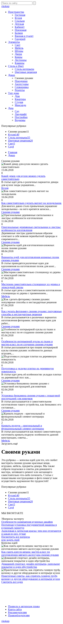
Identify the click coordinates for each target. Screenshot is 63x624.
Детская (19, 24)
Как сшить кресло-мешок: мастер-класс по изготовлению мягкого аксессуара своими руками (30, 553)
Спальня (20, 21)
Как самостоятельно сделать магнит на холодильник (31, 203)
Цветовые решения (26, 72)
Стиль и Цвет (16, 66)
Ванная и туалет (24, 36)
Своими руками (10, 212)
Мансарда (20, 105)
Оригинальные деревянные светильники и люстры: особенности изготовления (31, 229)
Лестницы (21, 60)
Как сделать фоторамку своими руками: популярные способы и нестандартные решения (31, 313)
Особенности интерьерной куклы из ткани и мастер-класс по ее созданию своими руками (27, 343)
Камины (19, 63)
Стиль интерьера (24, 69)
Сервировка (22, 87)
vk (2, 6)
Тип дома (13, 93)
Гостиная (20, 15)
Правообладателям (19, 615)
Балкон (19, 33)
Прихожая (20, 30)
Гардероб (20, 39)
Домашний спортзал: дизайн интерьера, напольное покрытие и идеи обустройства (30, 565)
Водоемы (20, 120)
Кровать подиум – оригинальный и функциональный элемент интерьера (22, 427)
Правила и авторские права (24, 606)
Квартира (20, 99)
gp (8, 6)
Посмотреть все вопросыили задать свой (15, 538)
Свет (17, 45)
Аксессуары (22, 84)
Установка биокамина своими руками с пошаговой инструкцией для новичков (30, 397)
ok (5, 6)
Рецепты (20, 90)
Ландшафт (21, 114)
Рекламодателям (17, 612)
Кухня (18, 18)
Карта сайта (15, 609)
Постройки (21, 117)
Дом (17, 96)
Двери (18, 54)
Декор (11, 75)
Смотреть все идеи (12, 582)
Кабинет (20, 27)
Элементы (14, 42)
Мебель (19, 48)
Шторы (19, 51)
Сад (17, 111)
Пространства (16, 12)
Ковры (18, 57)
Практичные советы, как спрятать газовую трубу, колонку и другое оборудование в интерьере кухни (30, 577)
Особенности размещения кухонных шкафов (27, 521)
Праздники (21, 81)
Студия (19, 102)
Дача (10, 108)
